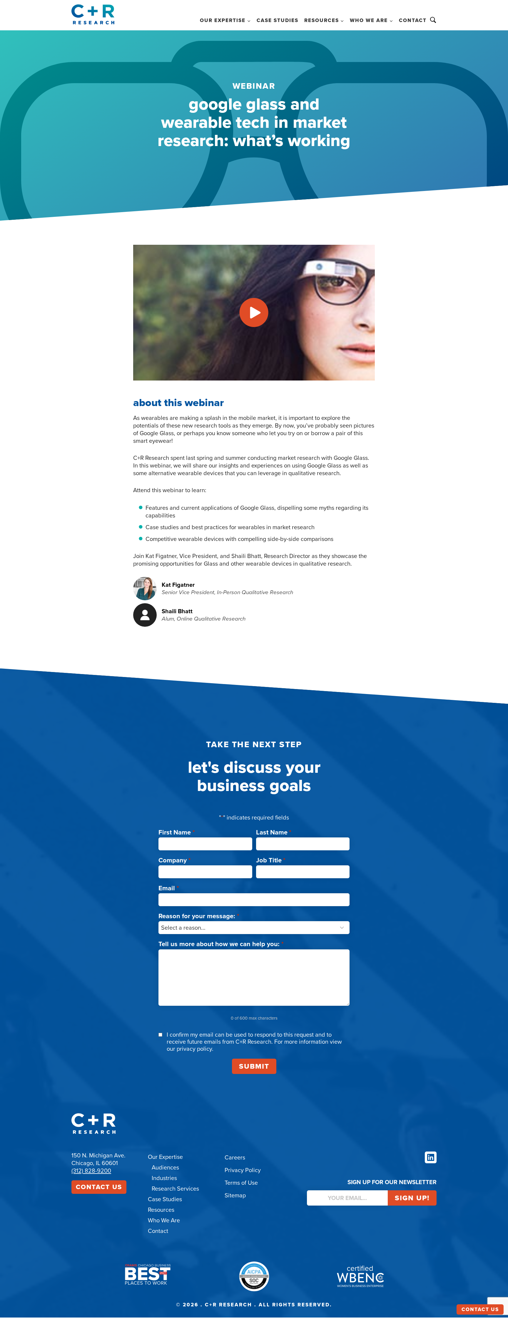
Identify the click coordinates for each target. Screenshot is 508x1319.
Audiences (165, 1167)
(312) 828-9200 (91, 1170)
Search (433, 20)
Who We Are (164, 1220)
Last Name (274, 832)
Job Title (271, 860)
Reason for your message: (198, 916)
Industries (164, 1178)
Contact (413, 20)
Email (168, 888)
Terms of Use (241, 1182)
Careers (235, 1157)
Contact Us (99, 1187)
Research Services (175, 1188)
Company (174, 860)
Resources (161, 1209)
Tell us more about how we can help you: (221, 944)
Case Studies (277, 20)
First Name (176, 832)
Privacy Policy (243, 1170)
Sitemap (235, 1195)
